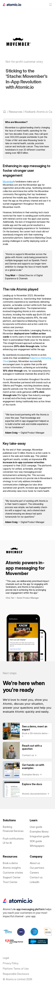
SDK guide (36, 841)
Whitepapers (37, 845)
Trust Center (10, 882)
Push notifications (13, 838)
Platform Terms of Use (16, 968)
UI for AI (7, 842)
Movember (8, 181)
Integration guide (39, 836)
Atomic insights (12, 867)
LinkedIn (34, 882)
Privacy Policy (10, 963)
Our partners (37, 867)
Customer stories (13, 872)
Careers (34, 872)
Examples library (39, 831)
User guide (36, 826)
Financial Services (13, 831)
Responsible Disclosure (16, 973)
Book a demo (10, 863)
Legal (6, 957)
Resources (15, 111)
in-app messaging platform (29, 909)
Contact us (36, 877)
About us (35, 863)
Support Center (11, 877)
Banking (7, 826)
